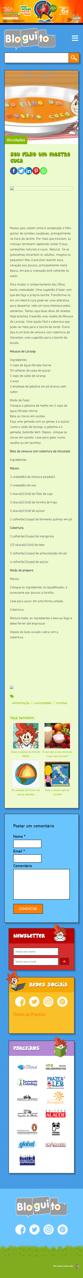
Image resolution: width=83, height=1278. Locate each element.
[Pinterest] (36, 171)
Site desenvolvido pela (63, 1266)
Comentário (22, 865)
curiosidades (43, 703)
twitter (34, 1002)
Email (17, 851)
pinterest (62, 1002)
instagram (48, 1002)
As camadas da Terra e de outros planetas (26, 792)
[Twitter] (21, 171)
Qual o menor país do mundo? (57, 792)
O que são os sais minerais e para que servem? (57, 754)
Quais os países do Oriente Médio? (25, 754)
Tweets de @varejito (29, 1014)
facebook (20, 1002)
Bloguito (29, 39)
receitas (61, 703)
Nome (18, 836)
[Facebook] (13, 171)
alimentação (21, 703)
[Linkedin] (28, 171)
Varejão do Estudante (41, 1207)
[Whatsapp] (43, 171)
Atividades (16, 139)
